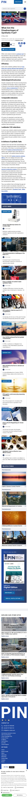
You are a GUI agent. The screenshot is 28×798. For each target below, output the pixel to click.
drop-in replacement (12, 88)
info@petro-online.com (9, 730)
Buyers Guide (4, 751)
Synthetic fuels (19, 40)
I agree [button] (7, 795)
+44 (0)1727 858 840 (8, 725)
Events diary (4, 758)
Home (2, 749)
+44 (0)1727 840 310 (8, 728)
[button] (1, 787)
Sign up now (18, 1)
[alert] (14, 783)
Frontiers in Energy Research (14, 149)
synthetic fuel (20, 54)
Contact (3, 760)
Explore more (5, 636)
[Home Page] (3, 2)
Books (3, 762)
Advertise (3, 756)
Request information (9, 49)
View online (8, 592)
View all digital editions (13, 598)
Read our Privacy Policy (22, 785)
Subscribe (4, 755)
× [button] (26, 770)
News (2, 753)
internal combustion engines (9, 169)
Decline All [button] (20, 795)
